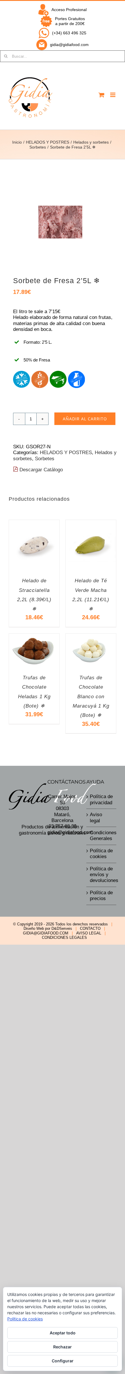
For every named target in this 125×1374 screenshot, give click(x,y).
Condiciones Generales (101, 835)
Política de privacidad (101, 799)
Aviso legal (96, 817)
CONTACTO (90, 928)
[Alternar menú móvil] (113, 95)
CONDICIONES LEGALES (64, 937)
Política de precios (101, 895)
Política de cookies (101, 853)
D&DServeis (61, 928)
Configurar (63, 1360)
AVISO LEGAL (88, 933)
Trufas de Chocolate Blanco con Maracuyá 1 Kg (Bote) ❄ (91, 696)
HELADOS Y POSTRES (66, 452)
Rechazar (62, 1346)
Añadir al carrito (85, 418)
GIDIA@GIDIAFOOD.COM (45, 933)
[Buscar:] (62, 56)
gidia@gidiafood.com (69, 44)
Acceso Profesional (69, 9)
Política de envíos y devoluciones (101, 874)
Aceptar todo (63, 1332)
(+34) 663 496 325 (69, 33)
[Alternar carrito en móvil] (101, 95)
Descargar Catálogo (40, 469)
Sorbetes (44, 458)
